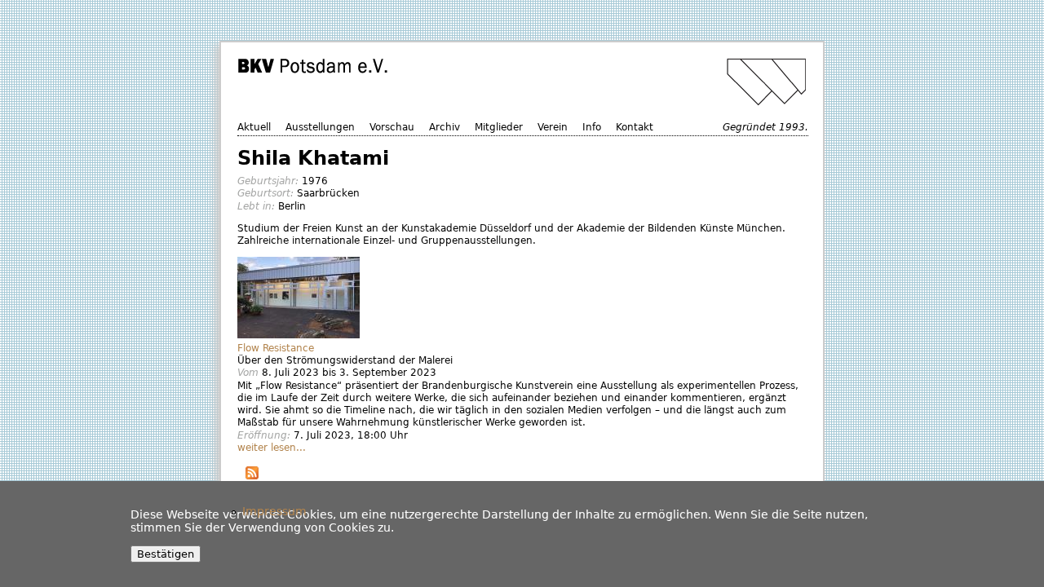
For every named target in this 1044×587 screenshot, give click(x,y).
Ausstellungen (320, 127)
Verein (552, 127)
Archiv (444, 127)
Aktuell (254, 127)
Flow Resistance (275, 348)
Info (591, 127)
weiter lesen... (271, 447)
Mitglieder (499, 127)
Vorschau (391, 127)
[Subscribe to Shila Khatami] (252, 474)
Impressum (274, 511)
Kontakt (634, 127)
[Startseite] (524, 81)
